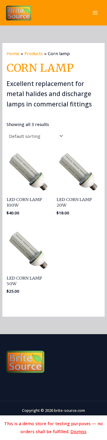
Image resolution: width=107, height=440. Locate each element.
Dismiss (78, 431)
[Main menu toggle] (95, 13)
